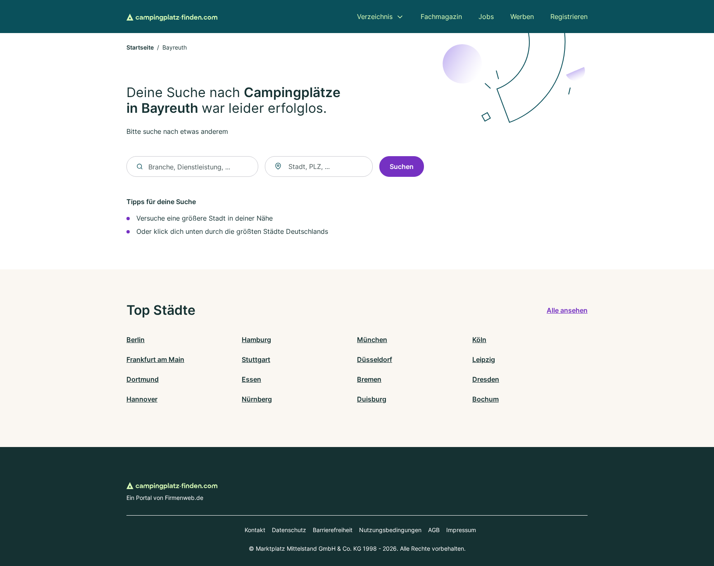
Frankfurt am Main (155, 359)
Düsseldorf (374, 359)
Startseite (140, 47)
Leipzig (483, 359)
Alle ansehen (567, 310)
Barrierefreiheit (332, 529)
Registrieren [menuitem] (569, 16)
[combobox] (319, 166)
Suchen (402, 166)
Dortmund (142, 379)
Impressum (461, 529)
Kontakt (255, 529)
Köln (479, 339)
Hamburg (256, 339)
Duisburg (371, 399)
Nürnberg (257, 399)
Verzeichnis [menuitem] (375, 16)
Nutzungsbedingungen (390, 529)
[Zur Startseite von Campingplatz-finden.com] (171, 16)
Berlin (135, 339)
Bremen (369, 379)
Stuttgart (256, 359)
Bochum (485, 399)
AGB (434, 529)
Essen (251, 379)
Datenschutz (289, 529)
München (372, 339)
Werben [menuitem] (522, 16)
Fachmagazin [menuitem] (441, 16)
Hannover (141, 399)
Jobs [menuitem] (486, 16)
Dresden (485, 379)
